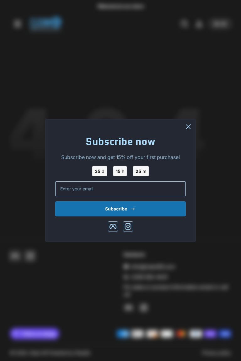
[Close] (188, 126)
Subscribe (116, 208)
